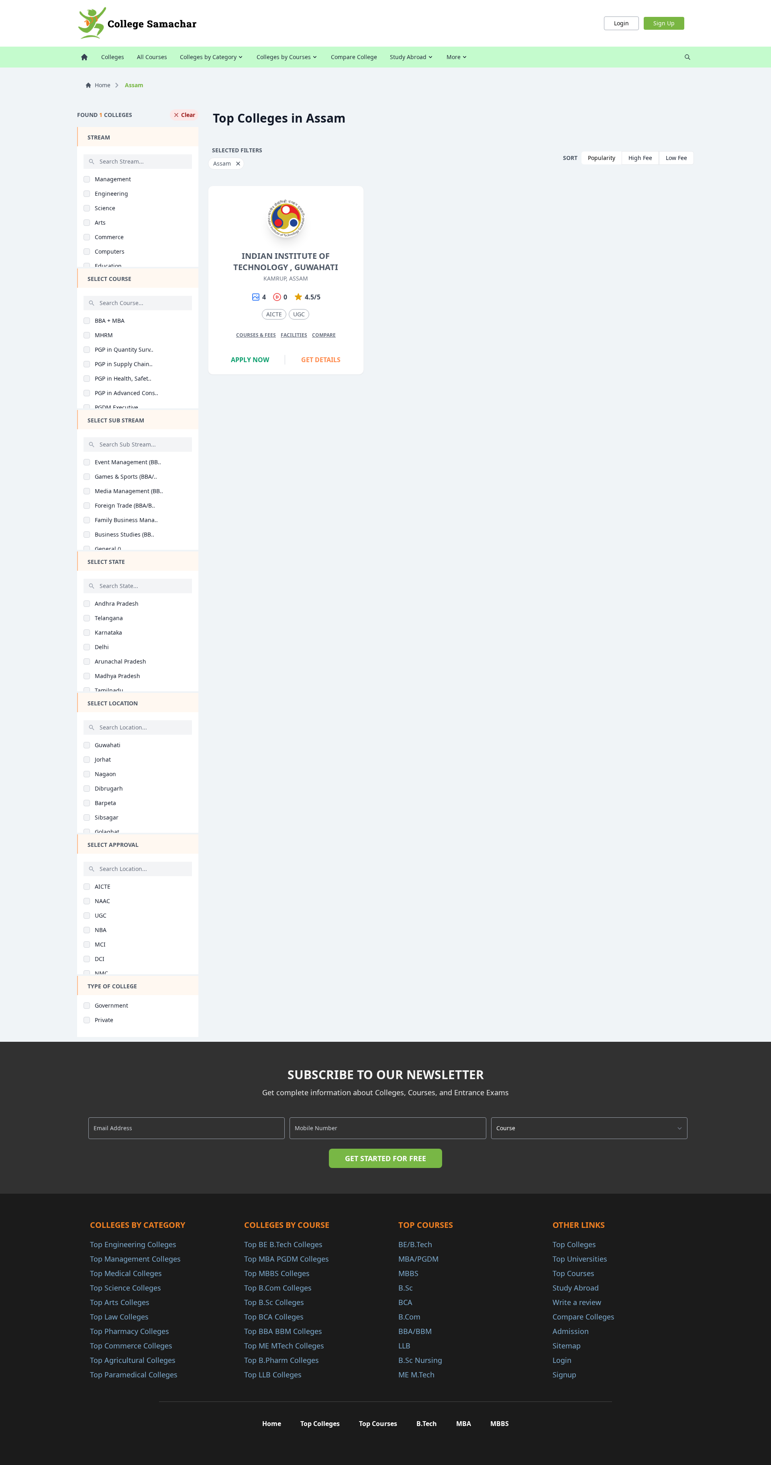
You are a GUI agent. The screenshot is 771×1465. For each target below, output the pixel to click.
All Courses (152, 57)
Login (621, 23)
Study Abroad (408, 57)
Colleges (112, 57)
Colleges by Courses (284, 57)
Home (102, 85)
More (454, 57)
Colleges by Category (208, 57)
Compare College (354, 57)
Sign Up (664, 23)
